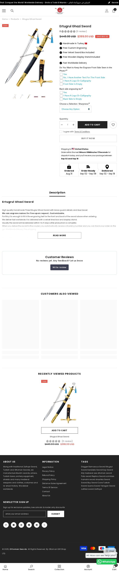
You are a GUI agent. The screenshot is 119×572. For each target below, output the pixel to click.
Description (57, 192)
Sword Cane (97, 482)
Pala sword (86, 476)
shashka (100, 479)
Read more (59, 235)
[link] (20, 352)
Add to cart (92, 124)
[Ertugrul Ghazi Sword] (59, 403)
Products (15, 19)
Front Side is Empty (72, 84)
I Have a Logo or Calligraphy (77, 81)
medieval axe (91, 473)
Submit (55, 513)
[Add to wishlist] (113, 124)
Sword (107, 479)
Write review (59, 267)
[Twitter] (44, 525)
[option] (28, 57)
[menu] (4, 10)
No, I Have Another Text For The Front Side (84, 77)
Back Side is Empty (72, 99)
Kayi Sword (108, 470)
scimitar (109, 476)
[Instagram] (13, 525)
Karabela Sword (95, 470)
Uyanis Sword (94, 486)
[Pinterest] (21, 525)
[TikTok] (29, 525)
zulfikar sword (87, 489)
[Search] (12, 10)
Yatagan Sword (108, 486)
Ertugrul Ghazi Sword (59, 436)
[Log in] (106, 10)
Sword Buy (86, 482)
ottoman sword (105, 473)
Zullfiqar (98, 489)
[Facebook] (6, 525)
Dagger (84, 466)
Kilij (82, 473)
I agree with (68, 131)
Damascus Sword (97, 466)
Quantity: (63, 119)
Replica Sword (98, 476)
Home (5, 19)
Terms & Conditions (82, 132)
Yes (65, 74)
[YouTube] (36, 525)
